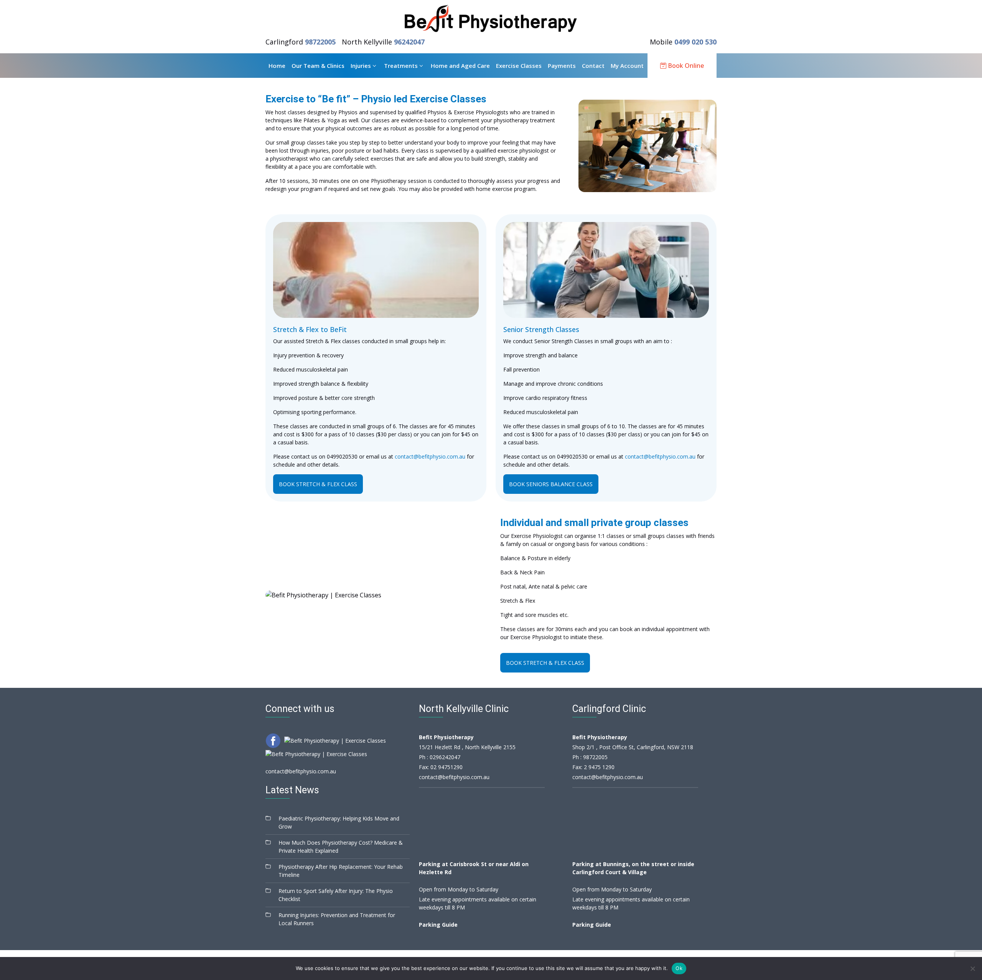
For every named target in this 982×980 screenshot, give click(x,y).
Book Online (685, 65)
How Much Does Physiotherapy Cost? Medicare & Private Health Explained (340, 846)
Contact (593, 65)
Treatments (401, 65)
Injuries (361, 65)
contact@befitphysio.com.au (430, 456)
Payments (562, 65)
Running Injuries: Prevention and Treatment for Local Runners (336, 919)
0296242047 (445, 757)
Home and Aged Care (460, 65)
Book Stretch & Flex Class (318, 484)
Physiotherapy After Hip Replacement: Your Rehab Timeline (340, 870)
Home (277, 65)
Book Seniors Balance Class (551, 484)
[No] (972, 968)
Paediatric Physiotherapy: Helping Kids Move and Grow (338, 822)
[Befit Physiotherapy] (491, 18)
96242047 (409, 41)
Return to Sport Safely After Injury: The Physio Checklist (335, 895)
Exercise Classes (519, 65)
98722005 (320, 41)
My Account (627, 65)
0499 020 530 (695, 41)
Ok (679, 968)
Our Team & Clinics (318, 65)
